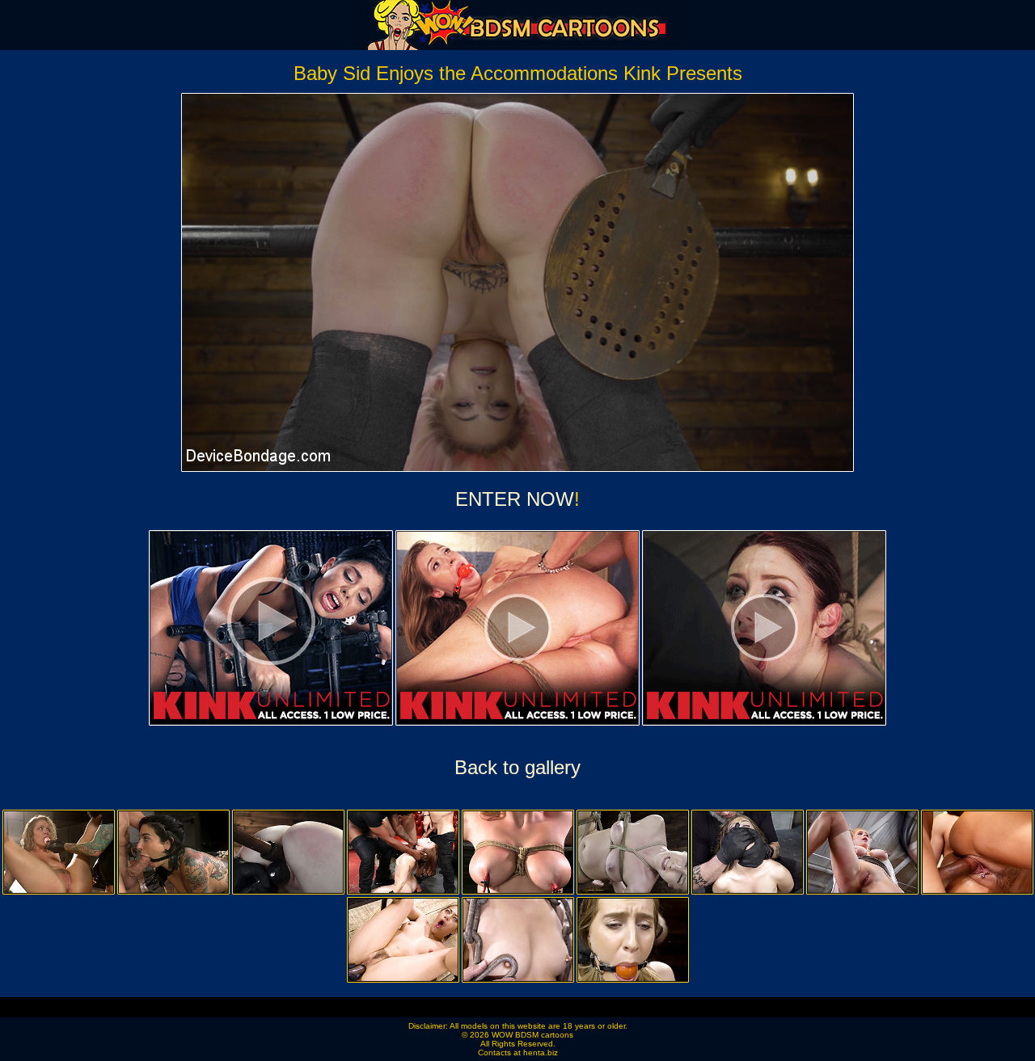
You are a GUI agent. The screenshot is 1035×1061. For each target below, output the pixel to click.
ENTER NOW (514, 499)
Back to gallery (517, 767)
